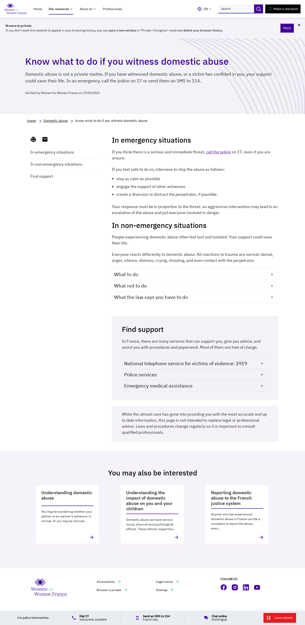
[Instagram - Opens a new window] (235, 587)
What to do (126, 274)
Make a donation (285, 9)
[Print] (35, 139)
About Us (86, 9)
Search (258, 8)
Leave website (283, 618)
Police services (140, 374)
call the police (218, 151)
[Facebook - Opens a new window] (224, 587)
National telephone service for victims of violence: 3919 (185, 363)
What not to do (130, 285)
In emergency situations (52, 152)
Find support (41, 176)
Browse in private (109, 590)
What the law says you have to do (151, 297)
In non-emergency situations (56, 164)
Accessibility (106, 582)
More (287, 28)
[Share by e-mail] (46, 139)
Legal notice (164, 582)
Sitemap (162, 590)
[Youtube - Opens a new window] (257, 587)
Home (37, 9)
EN (206, 9)
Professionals (112, 9)
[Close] (299, 25)
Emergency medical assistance (158, 385)
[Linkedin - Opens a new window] (246, 587)
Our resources (59, 9)
